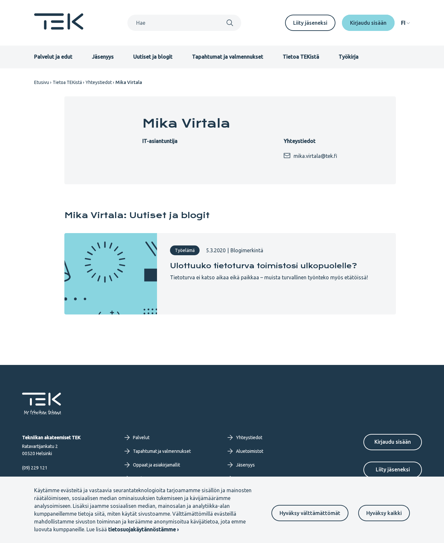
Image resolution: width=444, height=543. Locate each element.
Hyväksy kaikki (384, 513)
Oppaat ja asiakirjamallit (156, 464)
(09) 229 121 (34, 467)
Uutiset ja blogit (153, 57)
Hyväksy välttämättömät (310, 513)
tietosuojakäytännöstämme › (143, 529)
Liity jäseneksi (310, 23)
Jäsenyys (103, 57)
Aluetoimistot (249, 451)
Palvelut (141, 437)
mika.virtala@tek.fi (315, 156)
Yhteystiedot (98, 82)
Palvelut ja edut (53, 57)
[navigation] (405, 23)
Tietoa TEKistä (301, 57)
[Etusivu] (59, 28)
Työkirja (349, 57)
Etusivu (41, 82)
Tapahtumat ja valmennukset (227, 57)
